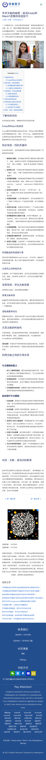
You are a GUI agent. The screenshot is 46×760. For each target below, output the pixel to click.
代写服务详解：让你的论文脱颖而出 (15, 605)
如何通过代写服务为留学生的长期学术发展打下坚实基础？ (23, 598)
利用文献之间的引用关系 (12, 102)
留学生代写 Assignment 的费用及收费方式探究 (19, 601)
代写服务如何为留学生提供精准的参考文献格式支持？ (21, 587)
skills (5, 20)
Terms (25, 740)
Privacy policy (16, 740)
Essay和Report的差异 (14, 80)
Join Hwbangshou (35, 740)
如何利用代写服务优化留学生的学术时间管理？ (19, 594)
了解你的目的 (8, 77)
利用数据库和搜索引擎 (14, 85)
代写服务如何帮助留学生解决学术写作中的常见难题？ (21, 591)
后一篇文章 (36, 499)
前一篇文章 (10, 499)
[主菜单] (41, 4)
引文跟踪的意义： (13, 104)
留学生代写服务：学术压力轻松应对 (15, 612)
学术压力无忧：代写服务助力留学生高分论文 (18, 619)
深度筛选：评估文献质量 (12, 91)
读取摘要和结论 (12, 96)
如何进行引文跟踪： (14, 107)
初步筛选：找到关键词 (11, 83)
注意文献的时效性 (10, 99)
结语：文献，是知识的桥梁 (13, 110)
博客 (23, 654)
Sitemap (23, 743)
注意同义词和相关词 (14, 88)
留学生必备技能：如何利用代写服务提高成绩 (18, 615)
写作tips (23, 660)
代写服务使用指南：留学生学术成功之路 (16, 608)
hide (16, 73)
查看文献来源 (11, 94)
